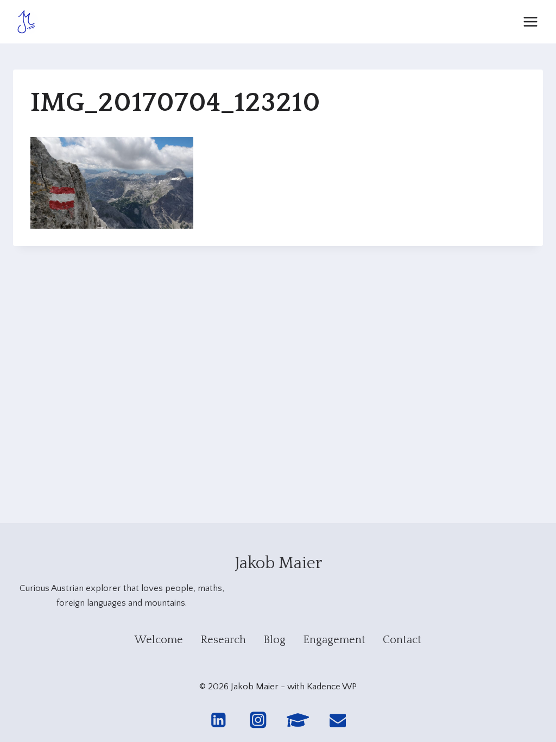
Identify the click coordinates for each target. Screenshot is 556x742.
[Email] (338, 720)
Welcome (159, 640)
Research (223, 640)
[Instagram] (258, 720)
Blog (274, 640)
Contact (402, 640)
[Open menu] (530, 21)
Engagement (334, 640)
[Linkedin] (218, 720)
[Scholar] (297, 720)
